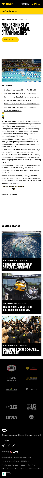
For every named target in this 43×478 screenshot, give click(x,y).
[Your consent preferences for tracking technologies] (4, 474)
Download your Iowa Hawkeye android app (20, 107)
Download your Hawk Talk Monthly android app (21, 97)
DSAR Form (25, 461)
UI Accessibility (35, 469)
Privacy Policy (7, 457)
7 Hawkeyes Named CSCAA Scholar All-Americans (17, 266)
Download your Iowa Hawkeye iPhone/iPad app (21, 104)
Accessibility (6, 473)
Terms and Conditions (10, 461)
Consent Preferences (22, 457)
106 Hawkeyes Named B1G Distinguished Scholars (17, 308)
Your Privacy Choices (10, 465)
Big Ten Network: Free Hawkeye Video (18, 100)
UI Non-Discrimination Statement (14, 469)
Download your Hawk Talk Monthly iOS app (20, 93)
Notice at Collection (27, 465)
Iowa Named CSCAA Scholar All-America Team (21, 351)
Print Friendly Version (9, 194)
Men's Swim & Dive (9, 19)
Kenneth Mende (8, 124)
